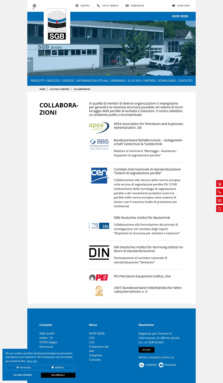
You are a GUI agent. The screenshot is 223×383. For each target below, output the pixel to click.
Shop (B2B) (180, 16)
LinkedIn (150, 365)
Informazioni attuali (92, 80)
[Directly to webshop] (219, 183)
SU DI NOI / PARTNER (141, 80)
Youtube (170, 365)
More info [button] (32, 361)
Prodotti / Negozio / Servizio (52, 80)
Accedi (146, 349)
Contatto (185, 80)
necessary (25, 367)
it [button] (33, 9)
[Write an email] (219, 200)
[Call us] (219, 191)
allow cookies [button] (23, 375)
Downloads (166, 80)
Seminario (118, 80)
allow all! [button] (58, 375)
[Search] (219, 208)
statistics (59, 367)
